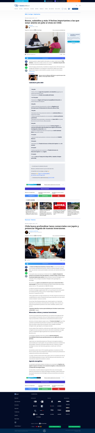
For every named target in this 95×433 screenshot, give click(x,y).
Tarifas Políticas (17, 426)
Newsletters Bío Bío (49, 1)
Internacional (26, 8)
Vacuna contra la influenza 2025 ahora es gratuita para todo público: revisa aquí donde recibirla (52, 76)
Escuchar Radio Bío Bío (74, 1)
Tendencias (42, 8)
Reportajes (17, 418)
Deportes (36, 8)
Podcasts (16, 8)
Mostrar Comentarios (45, 188)
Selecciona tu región (20, 1)
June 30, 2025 (51, 177)
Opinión (46, 8)
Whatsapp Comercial (55, 426)
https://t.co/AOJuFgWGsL (44, 173)
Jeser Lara (31, 25)
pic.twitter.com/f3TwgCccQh (38, 175)
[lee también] (33, 77)
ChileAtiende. (32, 71)
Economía (32, 8)
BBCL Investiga (51, 8)
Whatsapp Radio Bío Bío (75, 426)
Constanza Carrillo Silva (33, 231)
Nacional (21, 8)
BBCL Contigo (57, 8)
